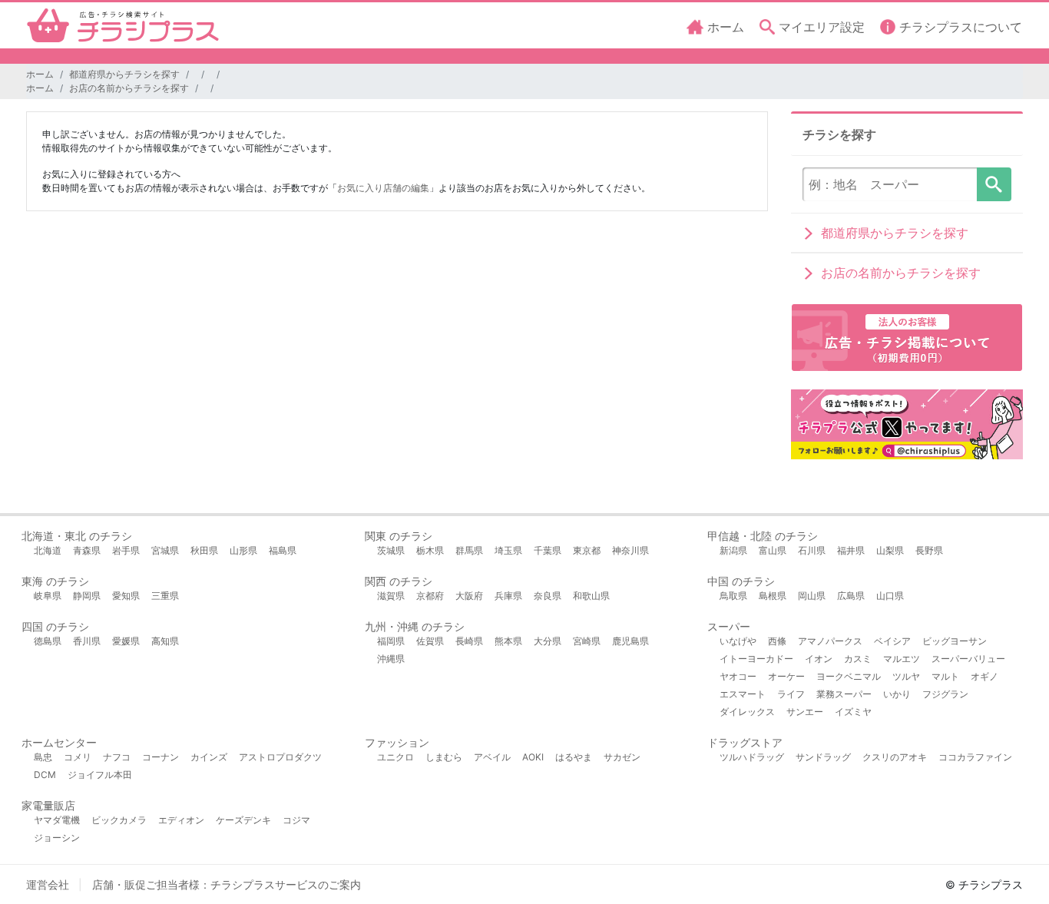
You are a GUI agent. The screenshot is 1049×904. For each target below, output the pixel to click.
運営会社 (47, 884)
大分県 (547, 641)
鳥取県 (733, 595)
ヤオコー (738, 676)
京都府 (430, 595)
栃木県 (430, 550)
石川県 (812, 550)
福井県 (851, 550)
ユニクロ (395, 757)
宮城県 (165, 550)
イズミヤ (853, 711)
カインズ (208, 757)
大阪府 (469, 595)
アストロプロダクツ (280, 757)
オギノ (984, 676)
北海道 (47, 550)
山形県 (243, 550)
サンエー (804, 711)
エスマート (743, 694)
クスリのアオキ (894, 757)
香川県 (87, 641)
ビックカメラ (119, 820)
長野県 (929, 550)
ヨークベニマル (848, 676)
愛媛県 (126, 641)
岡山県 (812, 595)
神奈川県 (630, 550)
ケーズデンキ (243, 820)
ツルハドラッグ (752, 757)
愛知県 (126, 595)
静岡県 (87, 595)
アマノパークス (830, 641)
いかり (897, 694)
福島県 (282, 550)
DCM (45, 774)
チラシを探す (994, 184)
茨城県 (391, 550)
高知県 (165, 641)
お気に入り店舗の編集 (383, 188)
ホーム (40, 74)
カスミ (858, 658)
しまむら (443, 757)
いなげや (738, 641)
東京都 (587, 550)
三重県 (165, 595)
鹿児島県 (630, 641)
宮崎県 (587, 641)
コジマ (296, 820)
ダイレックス (747, 711)
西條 (777, 641)
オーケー (786, 676)
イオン (818, 658)
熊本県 (508, 641)
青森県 (87, 550)
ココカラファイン (975, 757)
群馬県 (469, 550)
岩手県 (126, 550)
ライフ (791, 694)
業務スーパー (844, 694)
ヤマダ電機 (57, 820)
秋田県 (204, 550)
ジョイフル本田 (100, 774)
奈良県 (547, 595)
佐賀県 (430, 641)
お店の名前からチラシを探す (129, 88)
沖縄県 (391, 658)
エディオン (181, 820)
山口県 (890, 595)
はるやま (573, 757)
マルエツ (901, 658)
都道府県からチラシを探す (124, 74)
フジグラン (945, 694)
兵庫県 (508, 595)
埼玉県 (508, 550)
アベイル (492, 757)
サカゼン (622, 757)
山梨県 (890, 550)
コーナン (160, 757)
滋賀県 (391, 595)
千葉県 (547, 550)
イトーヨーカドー (756, 658)
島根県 (772, 595)
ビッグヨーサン (954, 641)
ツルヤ (906, 676)
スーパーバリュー (968, 658)
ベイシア (892, 641)
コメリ (77, 757)
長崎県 (469, 641)
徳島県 (47, 641)
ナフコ (117, 757)
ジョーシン (57, 837)
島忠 (43, 757)
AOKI (533, 757)
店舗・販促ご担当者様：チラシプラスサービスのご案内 (226, 884)
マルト (945, 676)
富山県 (772, 550)
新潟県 (733, 550)
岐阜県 (47, 595)
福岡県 (391, 641)
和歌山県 (591, 595)
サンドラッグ (823, 757)
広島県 (851, 595)
